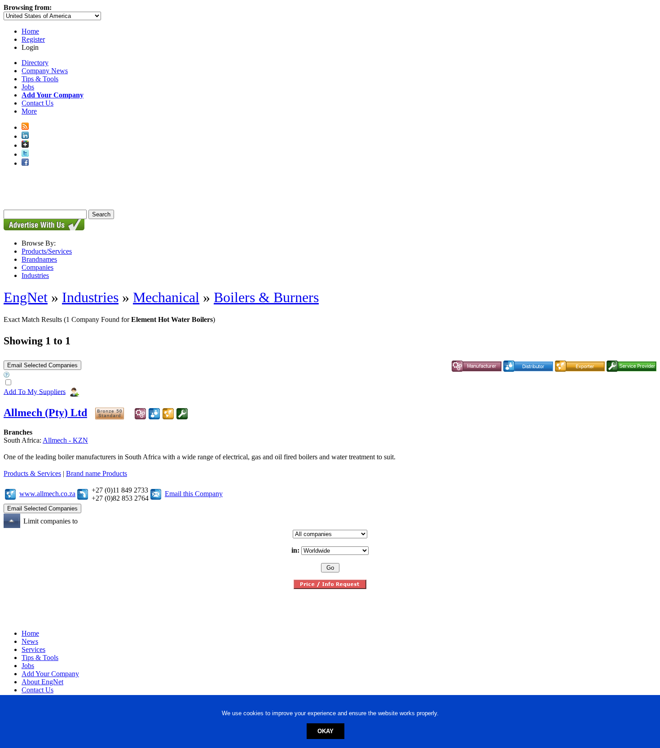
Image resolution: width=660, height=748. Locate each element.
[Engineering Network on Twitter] (25, 154)
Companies (37, 267)
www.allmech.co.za (47, 493)
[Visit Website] (10, 493)
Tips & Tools (40, 79)
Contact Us (37, 103)
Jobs (28, 87)
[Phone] (82, 493)
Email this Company (194, 493)
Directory (35, 62)
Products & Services (32, 473)
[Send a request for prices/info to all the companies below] (330, 586)
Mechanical (166, 297)
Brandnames (39, 259)
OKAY (325, 731)
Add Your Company (50, 674)
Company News (45, 71)
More (29, 111)
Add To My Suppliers (35, 391)
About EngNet (42, 682)
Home (30, 31)
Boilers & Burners (266, 297)
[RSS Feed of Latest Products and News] (25, 127)
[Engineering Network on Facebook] (25, 163)
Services (33, 649)
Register (33, 39)
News (30, 641)
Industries (35, 275)
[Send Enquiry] (155, 493)
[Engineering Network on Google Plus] (25, 145)
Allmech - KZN (65, 440)
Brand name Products (96, 473)
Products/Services (47, 251)
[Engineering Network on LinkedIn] (25, 136)
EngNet (26, 297)
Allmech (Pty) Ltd (45, 412)
